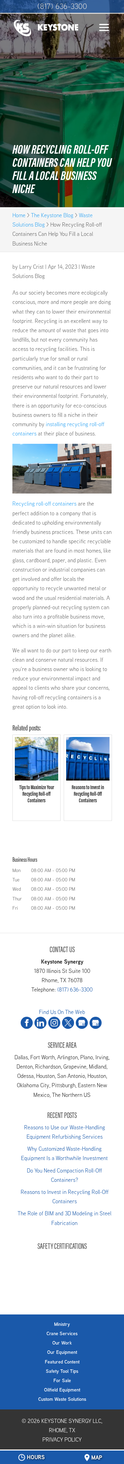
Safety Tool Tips (62, 1371)
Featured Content (62, 1361)
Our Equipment (62, 1352)
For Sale (62, 1380)
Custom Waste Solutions (62, 1399)
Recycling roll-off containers (44, 504)
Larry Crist (31, 267)
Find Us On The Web (62, 1012)
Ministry (62, 1324)
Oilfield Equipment (62, 1389)
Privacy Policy (62, 1440)
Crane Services (62, 1333)
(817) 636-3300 (62, 6)
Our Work (62, 1342)
